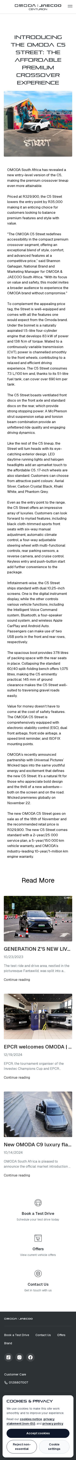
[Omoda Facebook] (30, 1357)
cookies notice (31, 1419)
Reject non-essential (22, 1447)
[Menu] (70, 6)
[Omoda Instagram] (19, 1357)
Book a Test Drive (16, 1335)
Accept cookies (38, 1433)
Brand (8, 1343)
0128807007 (18, 1382)
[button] (70, 6)
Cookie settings (54, 1447)
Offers (61, 1335)
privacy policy (52, 1423)
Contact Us (43, 1335)
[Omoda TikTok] (8, 1357)
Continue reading (17, 979)
